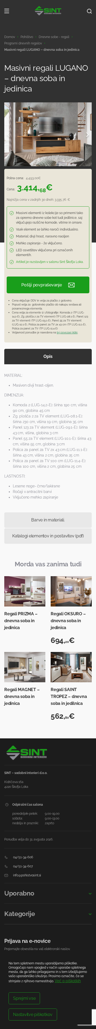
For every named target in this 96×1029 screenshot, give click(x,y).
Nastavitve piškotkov (33, 1014)
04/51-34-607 (22, 866)
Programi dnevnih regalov (23, 43)
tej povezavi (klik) (67, 332)
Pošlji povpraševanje (41, 284)
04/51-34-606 (22, 857)
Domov (9, 37)
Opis (47, 356)
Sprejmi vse (24, 998)
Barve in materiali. (48, 519)
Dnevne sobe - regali (54, 37)
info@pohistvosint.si (26, 875)
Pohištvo (27, 37)
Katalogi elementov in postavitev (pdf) (48, 535)
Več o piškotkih (68, 981)
